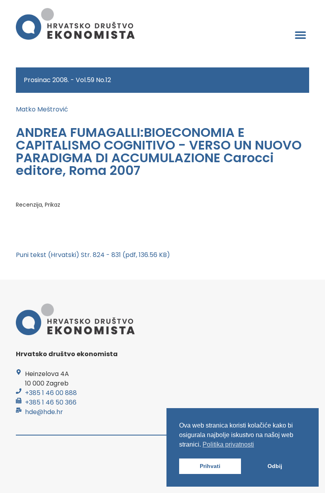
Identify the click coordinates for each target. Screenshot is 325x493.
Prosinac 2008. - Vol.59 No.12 (67, 79)
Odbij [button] (275, 466)
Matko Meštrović (42, 109)
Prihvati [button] (210, 466)
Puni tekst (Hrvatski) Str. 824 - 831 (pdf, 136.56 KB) (93, 254)
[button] (300, 35)
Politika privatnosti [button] (228, 444)
